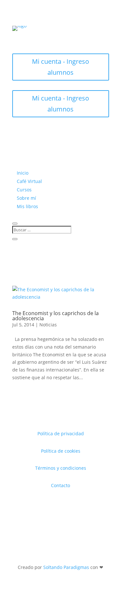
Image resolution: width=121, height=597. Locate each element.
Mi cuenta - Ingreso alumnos (60, 67)
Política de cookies (60, 451)
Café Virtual (29, 181)
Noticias (48, 325)
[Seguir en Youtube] (67, 36)
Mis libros (27, 206)
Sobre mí (26, 198)
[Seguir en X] (28, 36)
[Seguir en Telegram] (93, 36)
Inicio (22, 173)
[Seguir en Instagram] (41, 36)
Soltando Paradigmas (66, 567)
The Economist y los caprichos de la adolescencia (55, 316)
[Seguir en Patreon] (80, 36)
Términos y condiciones (60, 468)
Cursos (24, 190)
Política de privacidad (60, 433)
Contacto (60, 485)
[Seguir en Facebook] (54, 36)
